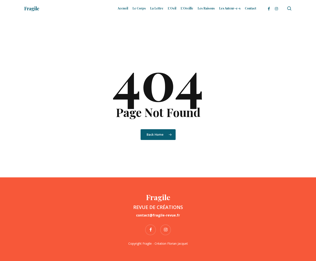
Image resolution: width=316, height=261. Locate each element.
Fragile (31, 8)
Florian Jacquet (177, 243)
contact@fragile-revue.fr (158, 215)
